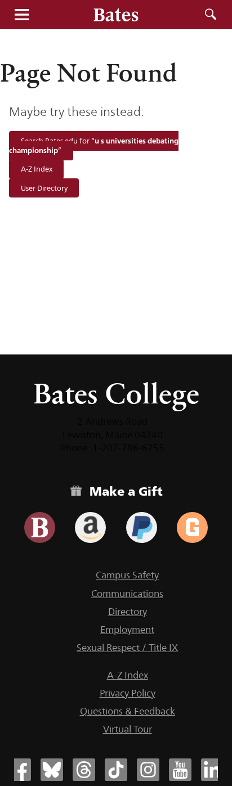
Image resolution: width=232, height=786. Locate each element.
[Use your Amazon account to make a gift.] (90, 527)
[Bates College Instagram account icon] (148, 769)
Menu (21, 14)
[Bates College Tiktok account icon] (116, 769)
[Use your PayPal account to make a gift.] (141, 527)
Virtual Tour (127, 729)
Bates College (116, 393)
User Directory (44, 187)
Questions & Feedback (127, 711)
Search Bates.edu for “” (93, 145)
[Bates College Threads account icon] (84, 769)
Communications (127, 593)
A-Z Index (36, 169)
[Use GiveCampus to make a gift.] (192, 527)
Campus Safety (127, 575)
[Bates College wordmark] (116, 14)
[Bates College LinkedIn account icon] (212, 769)
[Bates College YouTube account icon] (180, 769)
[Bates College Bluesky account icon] (52, 769)
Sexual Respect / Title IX (127, 647)
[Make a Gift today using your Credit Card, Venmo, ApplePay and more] (39, 527)
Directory (127, 611)
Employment (127, 629)
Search (210, 14)
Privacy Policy (127, 693)
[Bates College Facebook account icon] (19, 769)
